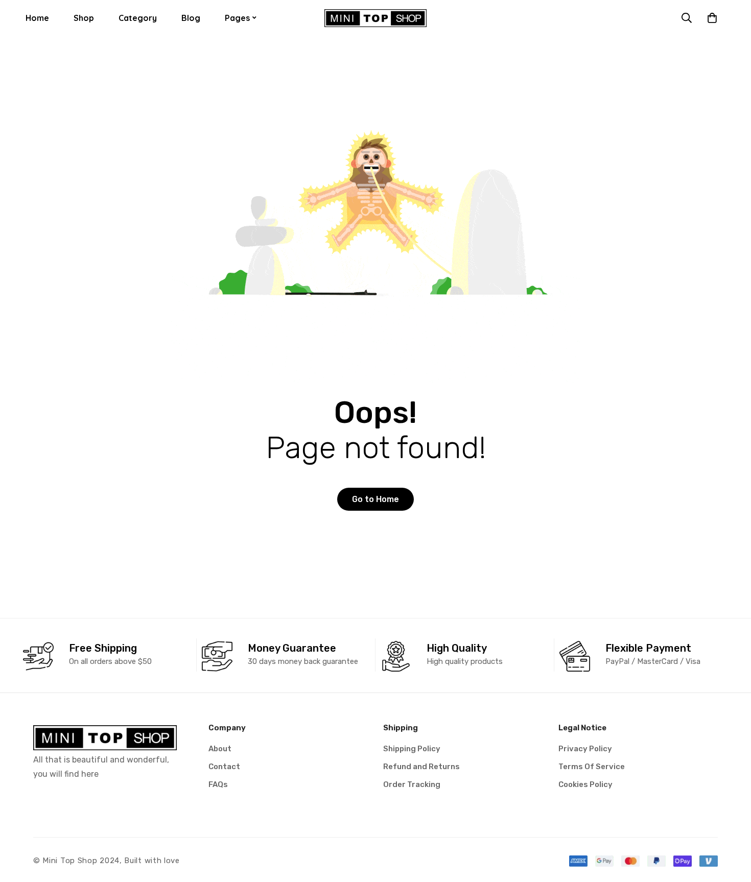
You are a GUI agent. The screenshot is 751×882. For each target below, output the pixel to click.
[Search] (686, 17)
